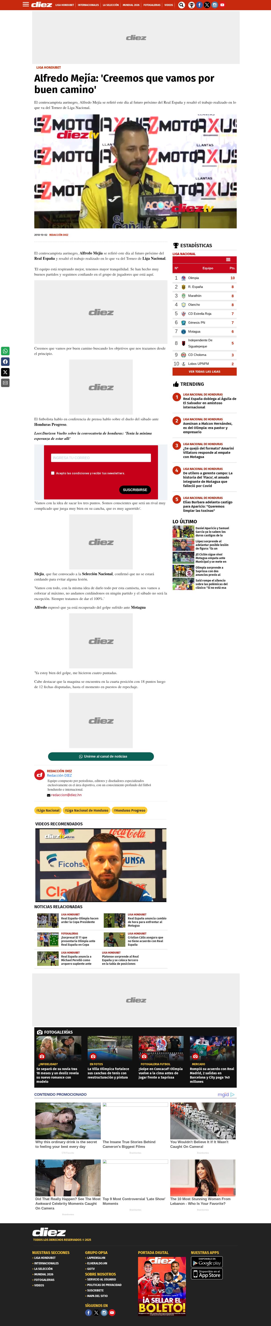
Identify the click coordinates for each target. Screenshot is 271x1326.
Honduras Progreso (130, 810)
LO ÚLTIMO (185, 521)
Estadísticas (196, 246)
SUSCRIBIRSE (135, 490)
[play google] (215, 1261)
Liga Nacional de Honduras (87, 810)
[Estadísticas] (191, 4)
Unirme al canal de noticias (105, 756)
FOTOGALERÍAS (58, 1032)
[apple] (215, 1273)
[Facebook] (88, 1312)
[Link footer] (49, 1232)
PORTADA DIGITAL (153, 1252)
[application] (135, 171)
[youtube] (112, 1312)
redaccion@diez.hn (66, 795)
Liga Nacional (48, 810)
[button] (5, 351)
